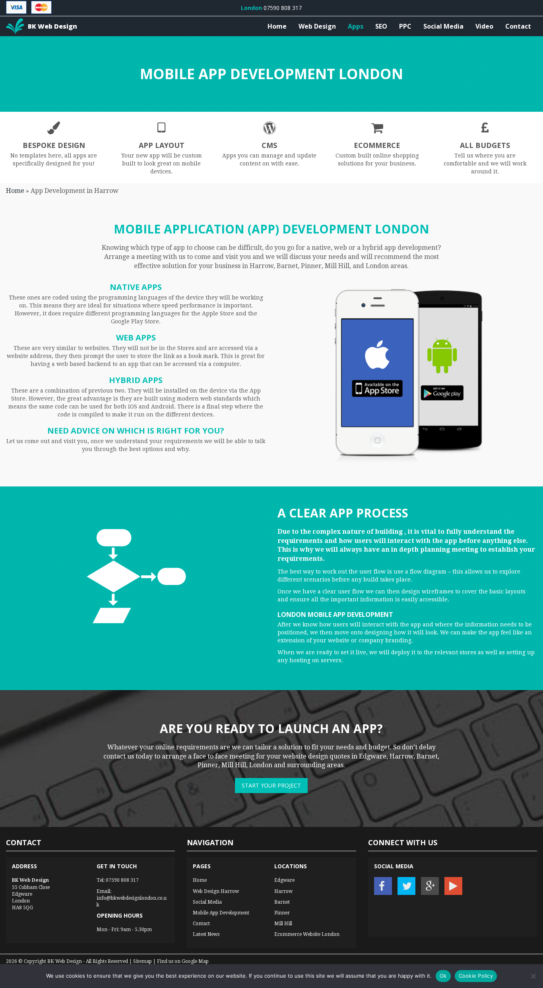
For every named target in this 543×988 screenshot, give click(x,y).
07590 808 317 (122, 880)
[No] (533, 976)
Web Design (317, 26)
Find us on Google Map (183, 961)
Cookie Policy (476, 975)
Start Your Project (271, 785)
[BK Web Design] (15, 26)
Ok (443, 975)
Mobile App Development (221, 913)
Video (484, 26)
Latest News (206, 934)
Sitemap (142, 961)
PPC (405, 26)
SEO (381, 26)
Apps (355, 26)
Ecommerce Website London (306, 934)
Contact (518, 26)
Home (277, 26)
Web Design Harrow (216, 891)
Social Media (443, 26)
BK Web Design (64, 961)
